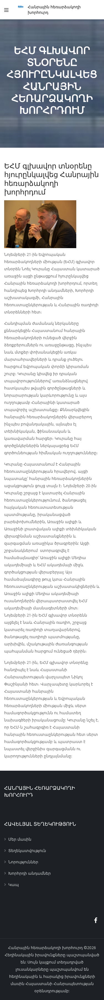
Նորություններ (23, 861)
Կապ (13, 884)
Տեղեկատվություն (27, 850)
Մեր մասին (19, 839)
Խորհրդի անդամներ (29, 873)
